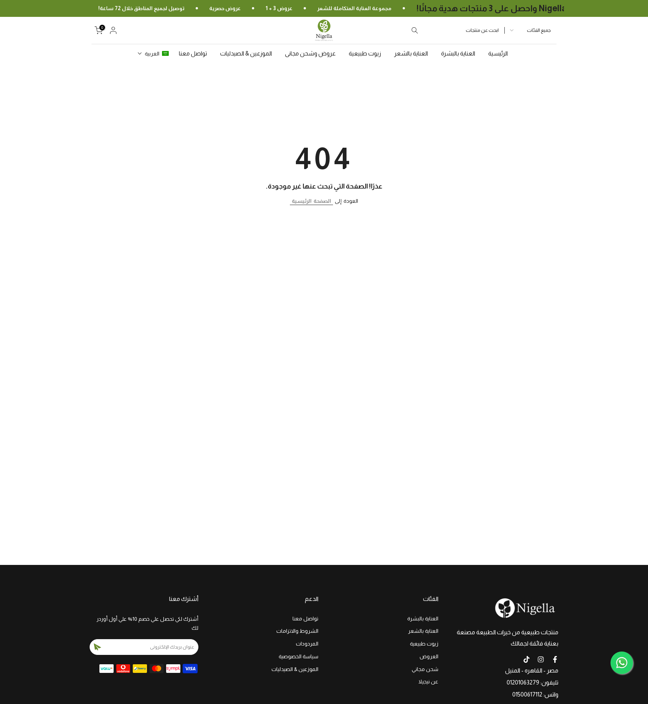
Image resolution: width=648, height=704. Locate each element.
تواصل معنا (193, 53)
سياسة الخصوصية (298, 656)
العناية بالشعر (411, 53)
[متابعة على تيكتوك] (526, 659)
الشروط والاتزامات (297, 631)
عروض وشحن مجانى (310, 53)
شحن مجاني (425, 669)
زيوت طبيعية (365, 53)
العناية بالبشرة (458, 53)
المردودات (307, 644)
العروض (429, 656)
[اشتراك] (97, 647)
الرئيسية (498, 53)
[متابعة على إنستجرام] (540, 659)
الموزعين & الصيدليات (246, 53)
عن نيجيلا (428, 682)
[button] (153, 54)
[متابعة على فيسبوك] (555, 659)
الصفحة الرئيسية (311, 201)
